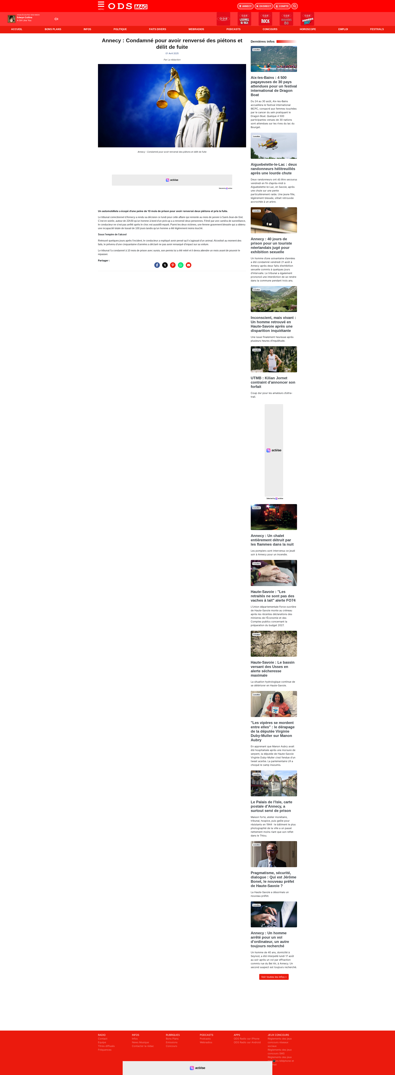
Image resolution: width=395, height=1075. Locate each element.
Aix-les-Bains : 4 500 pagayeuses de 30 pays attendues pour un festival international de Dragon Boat (274, 86)
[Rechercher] (294, 6)
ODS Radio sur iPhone (246, 1038)
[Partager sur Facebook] (156, 266)
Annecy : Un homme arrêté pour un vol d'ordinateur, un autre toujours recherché (270, 939)
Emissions (171, 1042)
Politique (120, 29)
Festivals (377, 29)
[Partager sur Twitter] (164, 266)
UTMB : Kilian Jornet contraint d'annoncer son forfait (273, 382)
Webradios (196, 29)
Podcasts (234, 29)
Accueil (16, 29)
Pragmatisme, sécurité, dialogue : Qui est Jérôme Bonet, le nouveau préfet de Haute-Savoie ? (273, 879)
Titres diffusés (106, 1046)
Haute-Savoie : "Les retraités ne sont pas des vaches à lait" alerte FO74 (273, 596)
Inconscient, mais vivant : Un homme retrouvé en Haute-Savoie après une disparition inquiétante (273, 324)
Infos (87, 29)
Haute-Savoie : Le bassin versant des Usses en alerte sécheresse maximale (273, 668)
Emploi (343, 29)
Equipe (102, 1042)
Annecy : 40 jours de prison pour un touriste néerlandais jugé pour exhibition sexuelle (271, 245)
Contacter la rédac (143, 1046)
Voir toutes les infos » (274, 976)
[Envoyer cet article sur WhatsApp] (179, 266)
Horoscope (308, 29)
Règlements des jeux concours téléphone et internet (281, 1061)
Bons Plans (53, 29)
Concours (270, 29)
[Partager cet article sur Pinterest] (172, 266)
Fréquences (104, 1049)
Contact (102, 1038)
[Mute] (56, 19)
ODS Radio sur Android (247, 1042)
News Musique (140, 1042)
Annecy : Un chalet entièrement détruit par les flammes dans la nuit (272, 540)
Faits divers (157, 29)
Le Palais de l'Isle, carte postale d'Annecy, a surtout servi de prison (271, 806)
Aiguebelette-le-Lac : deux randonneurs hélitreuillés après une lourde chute (274, 168)
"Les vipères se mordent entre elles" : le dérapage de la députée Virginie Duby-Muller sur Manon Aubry (273, 731)
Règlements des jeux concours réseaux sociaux (280, 1042)
